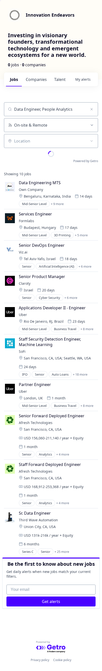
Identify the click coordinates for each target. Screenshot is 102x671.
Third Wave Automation (38, 520)
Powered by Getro (85, 161)
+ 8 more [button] (86, 329)
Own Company (31, 189)
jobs (14, 79)
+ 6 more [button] (84, 266)
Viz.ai (23, 252)
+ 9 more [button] (57, 204)
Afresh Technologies (35, 422)
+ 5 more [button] (81, 235)
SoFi (22, 351)
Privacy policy (40, 660)
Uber (23, 314)
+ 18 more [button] (80, 374)
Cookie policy (62, 660)
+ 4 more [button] (62, 454)
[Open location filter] (91, 141)
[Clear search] (91, 109)
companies (36, 79)
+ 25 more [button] (61, 551)
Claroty (24, 283)
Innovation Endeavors (50, 15)
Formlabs (26, 220)
